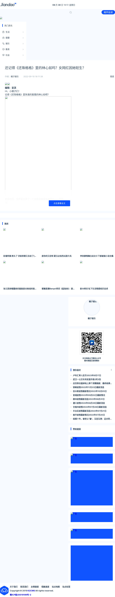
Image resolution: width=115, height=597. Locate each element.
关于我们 (14, 586)
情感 (112, 76)
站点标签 (66, 586)
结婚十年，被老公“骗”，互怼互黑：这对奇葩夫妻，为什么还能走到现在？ (92, 419)
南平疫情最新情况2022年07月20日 (89, 415)
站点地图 (56, 586)
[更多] (111, 370)
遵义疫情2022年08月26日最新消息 (89, 403)
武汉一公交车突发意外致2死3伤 (87, 379)
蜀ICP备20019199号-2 (20, 594)
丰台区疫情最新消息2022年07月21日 (89, 411)
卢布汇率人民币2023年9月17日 (87, 375)
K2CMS (31, 590)
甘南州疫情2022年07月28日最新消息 (90, 407)
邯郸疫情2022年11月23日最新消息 (88, 387)
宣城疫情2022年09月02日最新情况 (89, 395)
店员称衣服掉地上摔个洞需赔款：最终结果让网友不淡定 (92, 383)
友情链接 (35, 586)
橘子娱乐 (15, 76)
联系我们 (24, 586)
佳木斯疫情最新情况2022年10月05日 (90, 391)
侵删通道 (45, 586)
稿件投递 (108, 12)
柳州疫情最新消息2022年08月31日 (89, 399)
